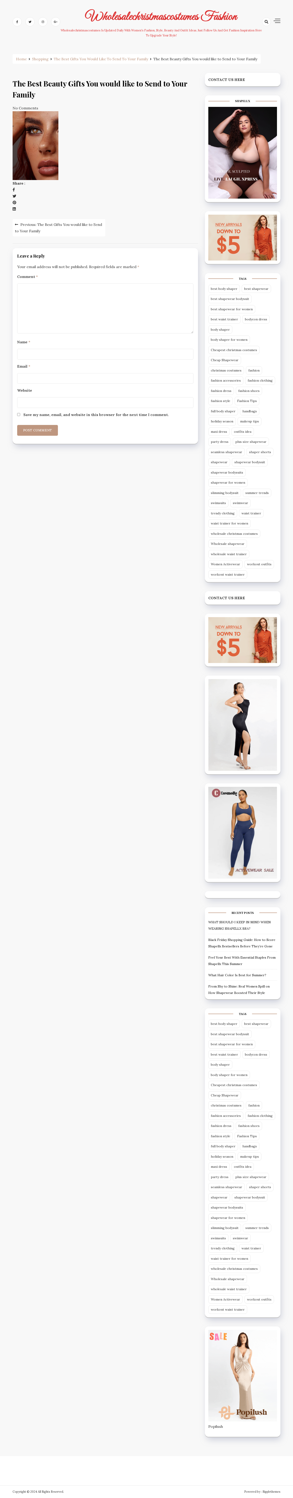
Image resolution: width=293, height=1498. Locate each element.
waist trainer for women (229, 523)
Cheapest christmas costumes (234, 350)
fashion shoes (249, 391)
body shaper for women (229, 340)
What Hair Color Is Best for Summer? (237, 975)
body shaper (220, 329)
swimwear (240, 503)
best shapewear (256, 289)
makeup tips (249, 421)
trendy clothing (223, 513)
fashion (254, 370)
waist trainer (251, 513)
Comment (27, 276)
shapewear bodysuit (249, 462)
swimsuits (218, 503)
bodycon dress (256, 319)
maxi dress (219, 432)
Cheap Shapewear (225, 360)
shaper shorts (260, 452)
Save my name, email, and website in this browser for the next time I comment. (96, 414)
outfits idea (242, 432)
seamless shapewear (226, 452)
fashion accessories (226, 380)
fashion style (220, 401)
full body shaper (223, 411)
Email (23, 366)
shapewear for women (228, 482)
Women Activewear (225, 564)
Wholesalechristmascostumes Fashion (161, 17)
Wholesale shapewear (227, 544)
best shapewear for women (232, 309)
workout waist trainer (228, 574)
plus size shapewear (250, 442)
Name (23, 342)
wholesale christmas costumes (234, 534)
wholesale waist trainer (229, 554)
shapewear (219, 462)
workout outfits (259, 564)
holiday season (222, 421)
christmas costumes (226, 370)
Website (24, 390)
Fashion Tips (247, 401)
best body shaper (224, 289)
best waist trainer (224, 319)
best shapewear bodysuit (230, 299)
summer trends (257, 493)
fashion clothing (260, 380)
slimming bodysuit (225, 493)
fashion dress (221, 391)
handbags (249, 411)
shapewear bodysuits (227, 472)
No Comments (25, 108)
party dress (219, 442)
